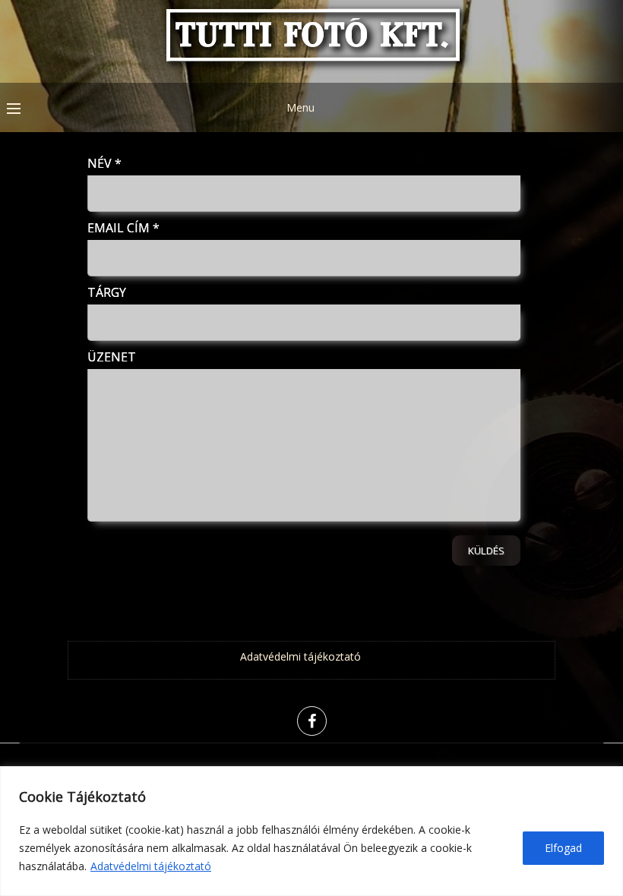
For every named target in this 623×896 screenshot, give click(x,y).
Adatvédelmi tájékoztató (150, 866)
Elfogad (563, 848)
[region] (311, 831)
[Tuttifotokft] (311, 72)
